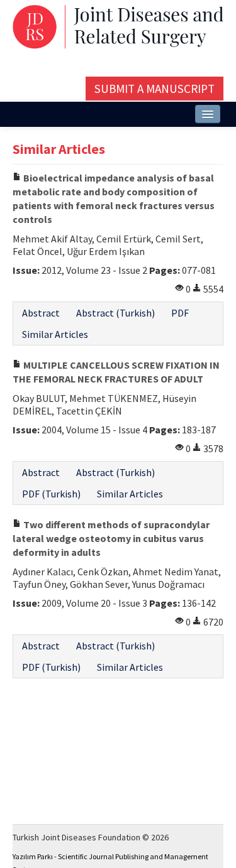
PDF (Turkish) (51, 493)
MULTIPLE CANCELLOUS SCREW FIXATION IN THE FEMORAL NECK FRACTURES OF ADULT (116, 372)
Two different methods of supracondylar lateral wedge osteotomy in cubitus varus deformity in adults (111, 538)
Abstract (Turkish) (115, 313)
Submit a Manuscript (154, 88)
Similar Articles (55, 334)
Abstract (41, 313)
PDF (180, 313)
